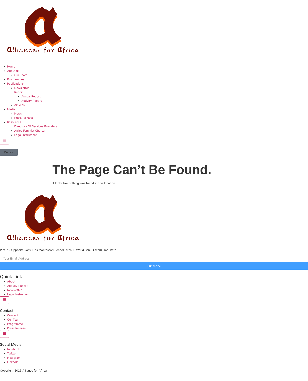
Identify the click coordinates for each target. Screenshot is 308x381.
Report (19, 92)
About (11, 281)
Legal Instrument (25, 135)
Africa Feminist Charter (29, 130)
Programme (15, 324)
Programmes (15, 79)
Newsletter (21, 88)
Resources (14, 122)
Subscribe (154, 266)
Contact (12, 315)
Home (11, 66)
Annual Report (31, 96)
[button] (9, 152)
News (18, 113)
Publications (15, 83)
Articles (19, 105)
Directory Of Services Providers (35, 126)
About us (13, 70)
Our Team (20, 75)
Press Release (23, 118)
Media (11, 109)
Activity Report (31, 100)
